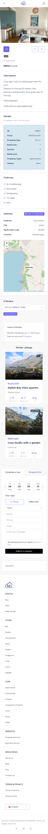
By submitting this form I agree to (25, 543)
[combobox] (27, 307)
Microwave (11, 189)
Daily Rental (10, 611)
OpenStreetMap (32, 291)
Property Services (12, 737)
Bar (6, 626)
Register (28, 336)
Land (7, 711)
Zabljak (8, 673)
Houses (8, 699)
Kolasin (8, 650)
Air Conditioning (13, 184)
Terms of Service (12, 790)
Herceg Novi (10, 638)
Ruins (7, 717)
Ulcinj (7, 667)
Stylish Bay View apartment (25, 387)
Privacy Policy (11, 796)
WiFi (8, 203)
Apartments (10, 688)
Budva (7, 632)
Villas (7, 722)
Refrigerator (12, 193)
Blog (7, 764)
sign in (27, 333)
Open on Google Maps (35, 214)
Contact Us (10, 775)
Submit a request (24, 551)
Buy (7, 600)
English (14, 807)
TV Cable (10, 198)
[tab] (6, 49)
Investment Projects (14, 705)
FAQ (7, 770)
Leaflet (23, 291)
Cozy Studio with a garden (24, 442)
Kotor (7, 644)
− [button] (7, 246)
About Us (9, 758)
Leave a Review (10, 314)
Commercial (10, 693)
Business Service (12, 743)
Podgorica (9, 655)
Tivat (7, 661)
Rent (6, 56)
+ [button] (7, 242)
